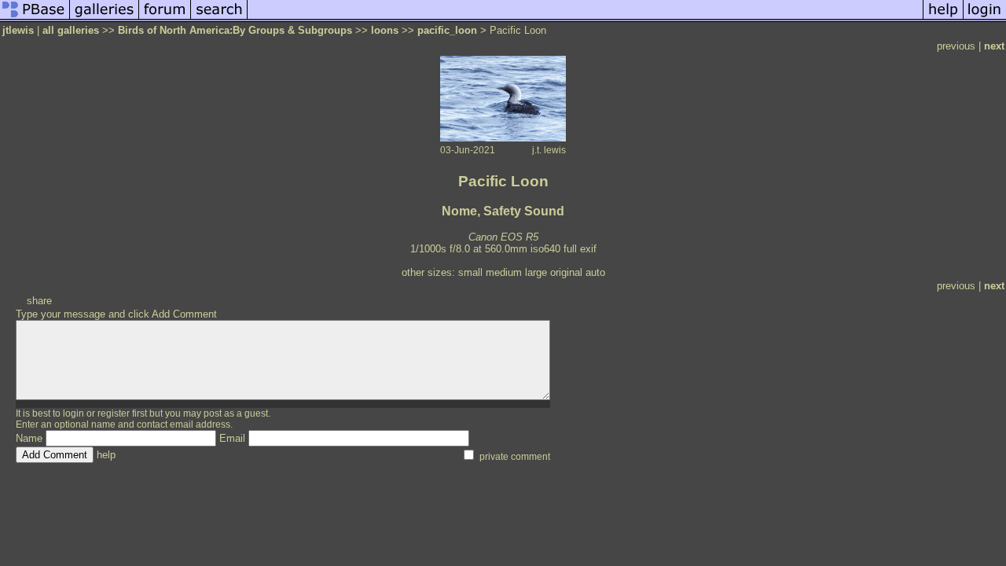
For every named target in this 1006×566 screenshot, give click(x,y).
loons (384, 30)
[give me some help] (943, 18)
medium (504, 272)
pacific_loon (447, 30)
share (39, 301)
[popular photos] (585, 18)
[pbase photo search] (219, 18)
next (994, 46)
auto (595, 272)
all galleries (70, 30)
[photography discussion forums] (165, 18)
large (536, 272)
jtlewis (18, 30)
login (73, 413)
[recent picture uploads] (104, 18)
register (113, 413)
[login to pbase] (985, 18)
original (566, 272)
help (106, 455)
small (470, 272)
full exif (580, 249)
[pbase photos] (35, 18)
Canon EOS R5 (503, 237)
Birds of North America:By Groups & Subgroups (235, 30)
